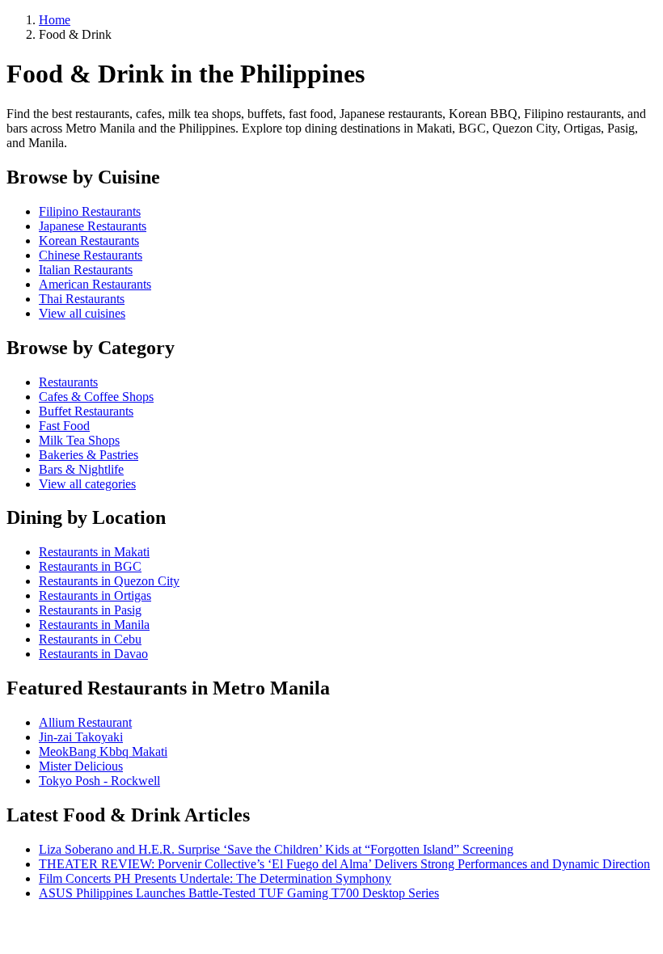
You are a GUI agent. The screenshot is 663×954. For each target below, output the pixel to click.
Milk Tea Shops (79, 440)
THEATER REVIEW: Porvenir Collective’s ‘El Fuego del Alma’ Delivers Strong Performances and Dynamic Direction (344, 864)
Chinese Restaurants (90, 255)
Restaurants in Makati (94, 552)
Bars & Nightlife (81, 469)
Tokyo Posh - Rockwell (99, 780)
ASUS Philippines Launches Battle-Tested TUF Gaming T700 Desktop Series (239, 893)
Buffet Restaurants (86, 411)
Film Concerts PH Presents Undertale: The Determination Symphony (215, 878)
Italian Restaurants (86, 269)
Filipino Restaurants (90, 211)
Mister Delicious (81, 766)
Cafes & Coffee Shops (96, 396)
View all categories (87, 484)
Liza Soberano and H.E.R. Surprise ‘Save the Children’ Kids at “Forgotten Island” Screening (276, 849)
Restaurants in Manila (94, 624)
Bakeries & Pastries (88, 455)
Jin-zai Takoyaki (81, 737)
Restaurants (68, 382)
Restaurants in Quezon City (109, 581)
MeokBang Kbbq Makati (103, 751)
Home (54, 20)
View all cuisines (82, 313)
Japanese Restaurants (92, 226)
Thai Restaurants (82, 299)
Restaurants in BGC (90, 566)
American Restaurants (95, 284)
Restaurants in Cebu (90, 639)
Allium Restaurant (85, 722)
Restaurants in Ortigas (95, 595)
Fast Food (64, 426)
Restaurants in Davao (93, 654)
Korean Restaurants (89, 240)
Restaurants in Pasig (90, 610)
